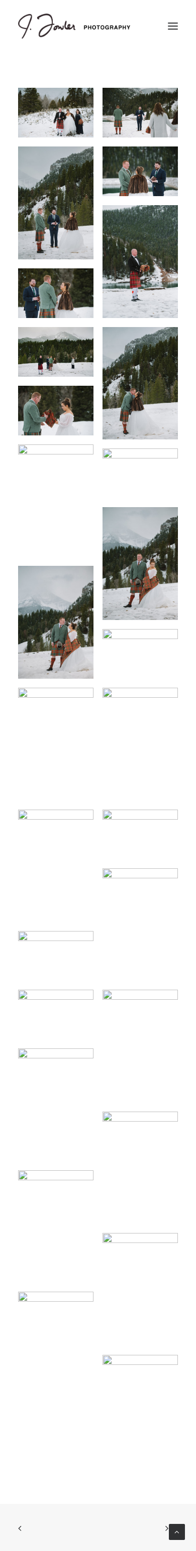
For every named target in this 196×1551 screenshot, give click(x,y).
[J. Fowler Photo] (74, 26)
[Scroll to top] (177, 1531)
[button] (173, 26)
